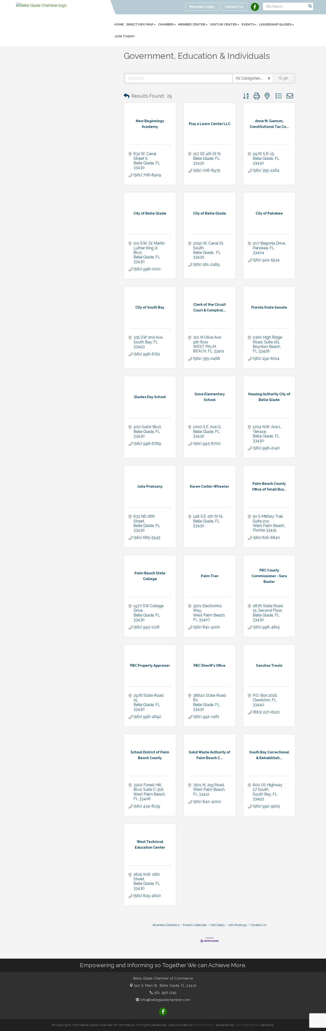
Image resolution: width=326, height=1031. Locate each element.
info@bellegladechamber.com (164, 1000)
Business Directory (166, 925)
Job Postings (237, 925)
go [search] (285, 78)
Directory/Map (139, 24)
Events (248, 24)
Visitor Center (223, 24)
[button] (126, 96)
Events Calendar (195, 925)
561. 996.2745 (164, 993)
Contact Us (258, 925)
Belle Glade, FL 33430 (165, 985)
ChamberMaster (247, 1025)
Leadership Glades (275, 24)
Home (119, 24)
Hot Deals (217, 925)
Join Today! (124, 36)
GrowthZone (203, 1025)
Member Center (191, 24)
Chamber (166, 24)
